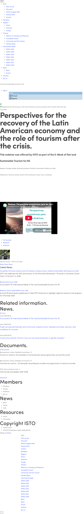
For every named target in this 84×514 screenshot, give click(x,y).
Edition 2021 (10, 62)
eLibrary (6, 76)
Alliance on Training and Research (17, 36)
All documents (4, 350)
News (8, 70)
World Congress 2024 (13, 12)
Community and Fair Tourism (15, 41)
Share (2, 264)
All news (2, 313)
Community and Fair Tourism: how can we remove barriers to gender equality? (32, 338)
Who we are (10, 7)
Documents (6, 419)
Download (3, 378)
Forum (5, 416)
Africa (8, 25)
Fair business (7, 240)
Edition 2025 (10, 52)
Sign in (5, 90)
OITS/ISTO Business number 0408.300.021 (16, 430)
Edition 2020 (10, 65)
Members (6, 20)
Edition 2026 (10, 49)
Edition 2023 (10, 57)
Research (6, 243)
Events (8, 73)
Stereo (9, 433)
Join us (5, 78)
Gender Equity (10, 44)
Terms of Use (7, 427)
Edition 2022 (10, 60)
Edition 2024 (10, 54)
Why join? (9, 9)
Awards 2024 (10, 15)
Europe (8, 30)
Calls (4, 408)
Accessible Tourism (12, 38)
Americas (9, 28)
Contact (8, 17)
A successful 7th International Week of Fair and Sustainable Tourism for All (30, 318)
